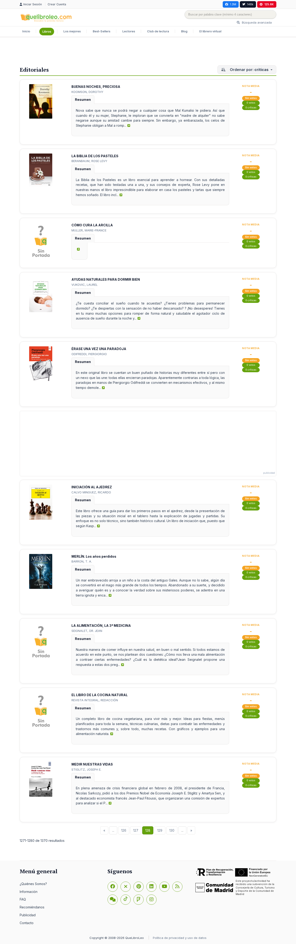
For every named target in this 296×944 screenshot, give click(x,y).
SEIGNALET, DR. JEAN (86, 631)
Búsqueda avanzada (256, 22)
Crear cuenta (57, 4)
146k (250, 4)
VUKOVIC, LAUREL (84, 284)
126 (123, 830)
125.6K (269, 4)
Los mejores (72, 31)
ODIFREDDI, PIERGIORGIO (89, 354)
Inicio (26, 31)
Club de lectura (158, 31)
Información (28, 892)
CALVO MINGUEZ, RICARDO (91, 492)
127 (135, 830)
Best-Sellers (101, 31)
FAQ (23, 899)
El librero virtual (210, 31)
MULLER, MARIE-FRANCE (88, 230)
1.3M (233, 4)
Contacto (27, 923)
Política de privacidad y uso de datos (180, 938)
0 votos (251, 102)
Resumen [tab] (83, 99)
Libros (46, 31)
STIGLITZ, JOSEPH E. (86, 769)
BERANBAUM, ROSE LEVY (89, 161)
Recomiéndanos (32, 907)
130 (171, 830)
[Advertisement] (148, 52)
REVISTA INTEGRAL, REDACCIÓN (94, 700)
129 (159, 830)
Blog (184, 31)
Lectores (128, 31)
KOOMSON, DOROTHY (87, 92)
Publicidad (28, 915)
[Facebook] (113, 887)
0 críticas (250, 107)
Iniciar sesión (33, 4)
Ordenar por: (248, 69)
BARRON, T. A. (81, 561)
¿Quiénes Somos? (33, 884)
